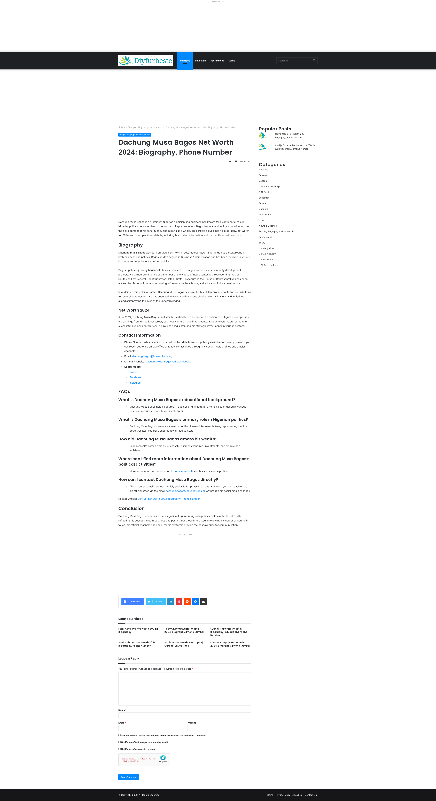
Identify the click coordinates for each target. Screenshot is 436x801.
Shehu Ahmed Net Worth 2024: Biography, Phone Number (137, 644)
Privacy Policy (283, 795)
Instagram (135, 382)
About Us (297, 795)
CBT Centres (265, 192)
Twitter (133, 372)
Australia (263, 169)
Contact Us (311, 795)
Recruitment (217, 60)
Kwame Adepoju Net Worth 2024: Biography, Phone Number (230, 644)
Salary (232, 60)
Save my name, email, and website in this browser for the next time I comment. (164, 735)
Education (200, 60)
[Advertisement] (218, 28)
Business (263, 175)
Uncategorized (267, 248)
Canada (263, 180)
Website (192, 722)
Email (122, 722)
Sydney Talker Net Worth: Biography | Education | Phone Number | (228, 632)
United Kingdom (267, 253)
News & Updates (268, 225)
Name (122, 710)
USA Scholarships (268, 265)
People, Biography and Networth (146, 127)
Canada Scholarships (270, 186)
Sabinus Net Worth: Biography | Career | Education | (183, 644)
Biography (185, 60)
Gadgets (263, 209)
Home (123, 127)
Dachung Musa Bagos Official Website (168, 361)
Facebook (135, 377)
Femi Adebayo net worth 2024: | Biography (138, 630)
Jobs (261, 220)
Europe (263, 203)
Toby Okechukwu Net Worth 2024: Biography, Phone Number (184, 630)
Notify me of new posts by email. (139, 749)
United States (266, 259)
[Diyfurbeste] (145, 60)
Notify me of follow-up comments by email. (144, 742)
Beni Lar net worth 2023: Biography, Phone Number (169, 498)
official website (184, 471)
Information (265, 214)
